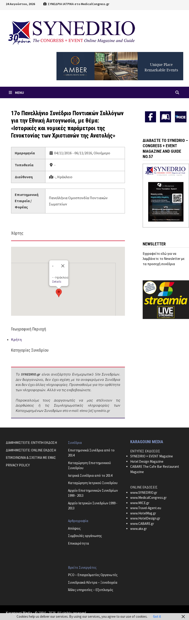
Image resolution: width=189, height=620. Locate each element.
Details (56, 281)
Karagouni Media (19, 612)
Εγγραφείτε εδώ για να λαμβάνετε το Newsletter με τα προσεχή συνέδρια (164, 258)
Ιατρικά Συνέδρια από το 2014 (90, 475)
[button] (59, 293)
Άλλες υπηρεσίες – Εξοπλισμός (90, 590)
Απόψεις (74, 528)
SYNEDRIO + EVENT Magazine (151, 456)
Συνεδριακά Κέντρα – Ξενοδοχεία (92, 582)
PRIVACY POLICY (18, 465)
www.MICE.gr (139, 503)
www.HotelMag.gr (143, 513)
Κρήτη (16, 339)
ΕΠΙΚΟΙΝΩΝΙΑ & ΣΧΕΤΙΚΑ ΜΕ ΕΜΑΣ (31, 457)
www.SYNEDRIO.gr (143, 492)
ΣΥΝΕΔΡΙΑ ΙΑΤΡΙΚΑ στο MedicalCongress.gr (78, 4)
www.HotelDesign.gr (145, 518)
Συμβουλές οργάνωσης (85, 536)
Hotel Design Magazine (146, 461)
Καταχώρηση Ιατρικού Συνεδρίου (93, 483)
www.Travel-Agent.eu (145, 508)
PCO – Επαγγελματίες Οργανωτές (93, 575)
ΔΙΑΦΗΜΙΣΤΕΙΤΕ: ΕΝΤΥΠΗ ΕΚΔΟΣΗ (31, 442)
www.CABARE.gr (142, 523)
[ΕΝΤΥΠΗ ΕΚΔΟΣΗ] (165, 116)
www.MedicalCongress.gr (148, 497)
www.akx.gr (138, 528)
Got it (157, 616)
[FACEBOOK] (150, 116)
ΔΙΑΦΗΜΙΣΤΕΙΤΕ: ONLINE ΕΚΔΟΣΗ (31, 450)
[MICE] (180, 116)
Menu (19, 92)
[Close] (62, 265)
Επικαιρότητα (78, 543)
